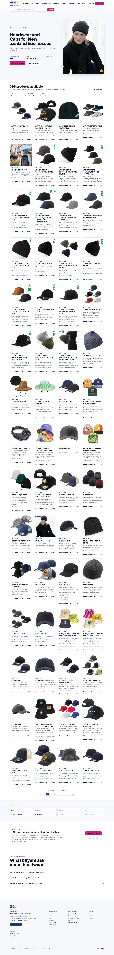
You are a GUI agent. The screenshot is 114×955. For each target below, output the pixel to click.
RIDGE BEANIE (88, 585)
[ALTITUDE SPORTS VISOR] (93, 111)
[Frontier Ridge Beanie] (21, 479)
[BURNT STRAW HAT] (21, 386)
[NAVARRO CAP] (69, 526)
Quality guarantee (14, 933)
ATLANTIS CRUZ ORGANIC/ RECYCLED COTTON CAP (91, 172)
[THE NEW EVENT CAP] (69, 709)
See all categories (33, 63)
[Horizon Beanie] (93, 479)
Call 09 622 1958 (93, 838)
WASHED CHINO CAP (43, 771)
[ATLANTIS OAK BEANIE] (45, 249)
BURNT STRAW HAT (18, 402)
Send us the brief (16, 924)
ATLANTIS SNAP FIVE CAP (92, 310)
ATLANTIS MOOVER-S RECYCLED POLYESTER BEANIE (20, 266)
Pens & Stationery (17, 814)
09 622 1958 (91, 3)
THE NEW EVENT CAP (67, 724)
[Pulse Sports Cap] (69, 570)
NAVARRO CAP (64, 541)
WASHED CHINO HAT (67, 771)
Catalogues (91, 918)
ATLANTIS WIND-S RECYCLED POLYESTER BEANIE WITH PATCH (68, 358)
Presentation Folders (73, 918)
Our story (12, 931)
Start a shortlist (98, 89)
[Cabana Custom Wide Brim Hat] (45, 386)
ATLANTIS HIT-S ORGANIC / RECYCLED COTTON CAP (67, 218)
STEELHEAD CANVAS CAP (45, 680)
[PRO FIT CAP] (45, 570)
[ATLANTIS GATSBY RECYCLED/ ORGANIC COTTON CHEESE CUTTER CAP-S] (45, 201)
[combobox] (32, 10)
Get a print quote (72, 922)
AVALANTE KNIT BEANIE (92, 356)
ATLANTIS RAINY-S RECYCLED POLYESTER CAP (20, 312)
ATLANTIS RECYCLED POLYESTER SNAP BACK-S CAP (68, 312)
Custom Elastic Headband (20, 448)
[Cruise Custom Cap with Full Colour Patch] (93, 386)
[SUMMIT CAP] (21, 709)
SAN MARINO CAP (18, 634)
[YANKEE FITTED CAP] (93, 755)
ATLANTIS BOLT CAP (19, 170)
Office (61, 814)
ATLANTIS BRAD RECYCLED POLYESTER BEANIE (68, 172)
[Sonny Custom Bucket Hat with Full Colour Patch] (93, 618)
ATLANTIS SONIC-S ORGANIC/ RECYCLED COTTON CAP (19, 358)
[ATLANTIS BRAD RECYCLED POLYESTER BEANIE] (69, 155)
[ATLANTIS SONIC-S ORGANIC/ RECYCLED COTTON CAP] (21, 340)
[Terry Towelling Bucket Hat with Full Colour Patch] (45, 709)
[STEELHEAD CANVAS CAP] (45, 665)
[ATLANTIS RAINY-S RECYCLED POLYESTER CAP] (21, 294)
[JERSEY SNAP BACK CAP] (21, 526)
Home (11, 27)
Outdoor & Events (88, 814)
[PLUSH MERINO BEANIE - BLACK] (93, 526)
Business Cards (72, 913)
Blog (89, 913)
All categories (52, 924)
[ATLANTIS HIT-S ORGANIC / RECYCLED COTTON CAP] (69, 201)
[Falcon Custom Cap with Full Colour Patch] (93, 433)
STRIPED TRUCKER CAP (92, 680)
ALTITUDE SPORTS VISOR (92, 126)
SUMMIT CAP (16, 724)
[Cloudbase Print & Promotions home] (14, 3)
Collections (90, 916)
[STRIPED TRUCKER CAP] (93, 665)
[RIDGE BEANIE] (93, 570)
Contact (12, 938)
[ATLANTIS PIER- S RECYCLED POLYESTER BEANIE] (69, 249)
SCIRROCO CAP (41, 634)
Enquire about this (17, 139)
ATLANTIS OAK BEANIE (43, 264)
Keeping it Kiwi (13, 936)
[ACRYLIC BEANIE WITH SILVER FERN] (69, 111)
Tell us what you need (93, 833)
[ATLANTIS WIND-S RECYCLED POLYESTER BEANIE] (45, 340)
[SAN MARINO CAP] (21, 618)
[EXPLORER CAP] (69, 433)
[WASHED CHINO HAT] (69, 755)
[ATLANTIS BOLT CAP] (21, 155)
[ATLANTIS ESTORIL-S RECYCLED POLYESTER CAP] (21, 201)
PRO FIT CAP (40, 585)
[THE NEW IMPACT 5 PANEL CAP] (93, 709)
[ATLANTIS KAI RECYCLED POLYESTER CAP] (93, 201)
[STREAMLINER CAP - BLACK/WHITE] (69, 665)
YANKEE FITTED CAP (91, 771)
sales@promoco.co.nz (23, 920)
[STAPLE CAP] (21, 665)
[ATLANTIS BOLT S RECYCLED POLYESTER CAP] (45, 155)
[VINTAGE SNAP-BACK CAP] (21, 755)
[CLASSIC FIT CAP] (69, 386)
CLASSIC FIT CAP (65, 402)
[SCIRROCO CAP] (45, 618)
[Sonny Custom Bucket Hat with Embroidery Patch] (69, 618)
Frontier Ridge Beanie (19, 495)
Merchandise (18, 27)
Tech (85, 810)
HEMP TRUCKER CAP (67, 495)
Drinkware (38, 810)
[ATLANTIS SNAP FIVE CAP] (93, 294)
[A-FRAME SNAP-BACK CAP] (21, 111)
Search (51, 9)
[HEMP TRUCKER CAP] (69, 479)
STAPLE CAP (16, 680)
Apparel (14, 810)
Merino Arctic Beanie (43, 541)
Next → (74, 794)
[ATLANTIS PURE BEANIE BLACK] (93, 249)
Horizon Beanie (88, 495)
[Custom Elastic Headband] (21, 433)
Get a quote (99, 3)
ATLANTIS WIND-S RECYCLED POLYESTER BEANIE (44, 358)
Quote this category (17, 63)
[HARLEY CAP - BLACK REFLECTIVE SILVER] (45, 479)
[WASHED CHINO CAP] (45, 755)
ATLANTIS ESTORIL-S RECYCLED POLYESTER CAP (20, 218)
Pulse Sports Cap (65, 585)
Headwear (51, 920)
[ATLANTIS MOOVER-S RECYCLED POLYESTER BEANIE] (21, 249)
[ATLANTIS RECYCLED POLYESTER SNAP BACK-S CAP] (69, 294)
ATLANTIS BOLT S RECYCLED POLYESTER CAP (44, 172)
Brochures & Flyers (73, 916)
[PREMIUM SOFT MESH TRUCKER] (21, 570)
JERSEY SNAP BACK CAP (20, 541)
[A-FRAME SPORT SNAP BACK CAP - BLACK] (45, 111)
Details (29, 139)
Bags (61, 810)
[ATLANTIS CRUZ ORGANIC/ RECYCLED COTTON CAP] (93, 155)
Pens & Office (52, 922)
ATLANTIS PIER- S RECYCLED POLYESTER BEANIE (68, 266)
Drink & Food (39, 814)
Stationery (71, 920)
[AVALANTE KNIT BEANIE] (93, 340)
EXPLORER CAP (65, 448)
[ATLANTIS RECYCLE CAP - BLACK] (45, 294)
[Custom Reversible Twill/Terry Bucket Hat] (45, 433)
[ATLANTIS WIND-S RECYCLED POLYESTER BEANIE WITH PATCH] (69, 340)
